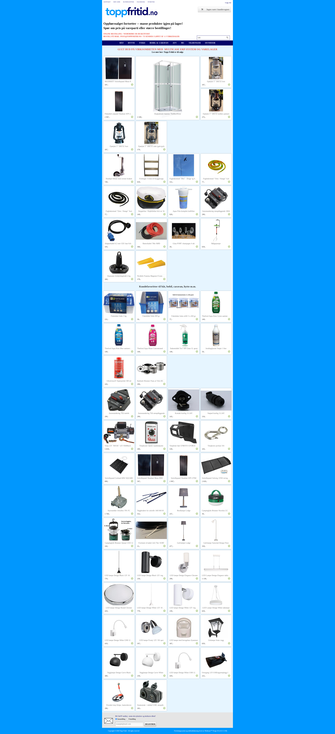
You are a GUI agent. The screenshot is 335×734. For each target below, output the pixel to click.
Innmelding (121, 719)
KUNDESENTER (128, 2)
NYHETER (151, 2)
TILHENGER (195, 43)
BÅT (122, 43)
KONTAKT (107, 2)
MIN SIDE (116, 2)
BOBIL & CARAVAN (159, 43)
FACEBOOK (141, 2)
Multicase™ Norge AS (212, 731)
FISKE (142, 43)
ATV (175, 43)
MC (182, 43)
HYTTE (131, 43)
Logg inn (228, 2)
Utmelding (132, 719)
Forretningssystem (180, 731)
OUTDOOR (210, 43)
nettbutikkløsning (193, 731)
